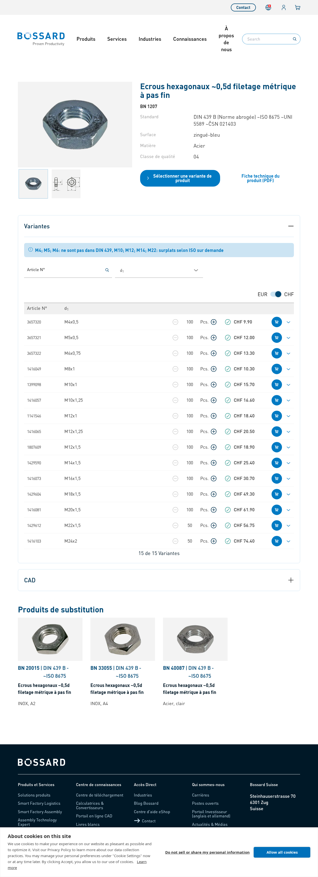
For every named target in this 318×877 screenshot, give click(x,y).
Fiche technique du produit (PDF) (260, 178)
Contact (243, 7)
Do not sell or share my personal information (207, 852)
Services (117, 39)
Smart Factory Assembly (40, 811)
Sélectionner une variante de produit (182, 178)
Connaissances (190, 39)
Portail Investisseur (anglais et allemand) (211, 814)
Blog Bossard (146, 803)
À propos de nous (226, 38)
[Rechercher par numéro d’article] (107, 270)
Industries (150, 39)
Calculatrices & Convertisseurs (90, 805)
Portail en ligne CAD (94, 815)
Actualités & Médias (210, 824)
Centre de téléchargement (99, 794)
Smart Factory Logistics (39, 803)
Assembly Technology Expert (37, 822)
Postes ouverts (205, 803)
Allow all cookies (282, 852)
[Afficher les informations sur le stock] (228, 322)
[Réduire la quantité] (175, 322)
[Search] (295, 39)
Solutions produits (34, 794)
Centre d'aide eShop (152, 811)
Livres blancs (88, 824)
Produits (86, 39)
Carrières (200, 794)
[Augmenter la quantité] (214, 322)
